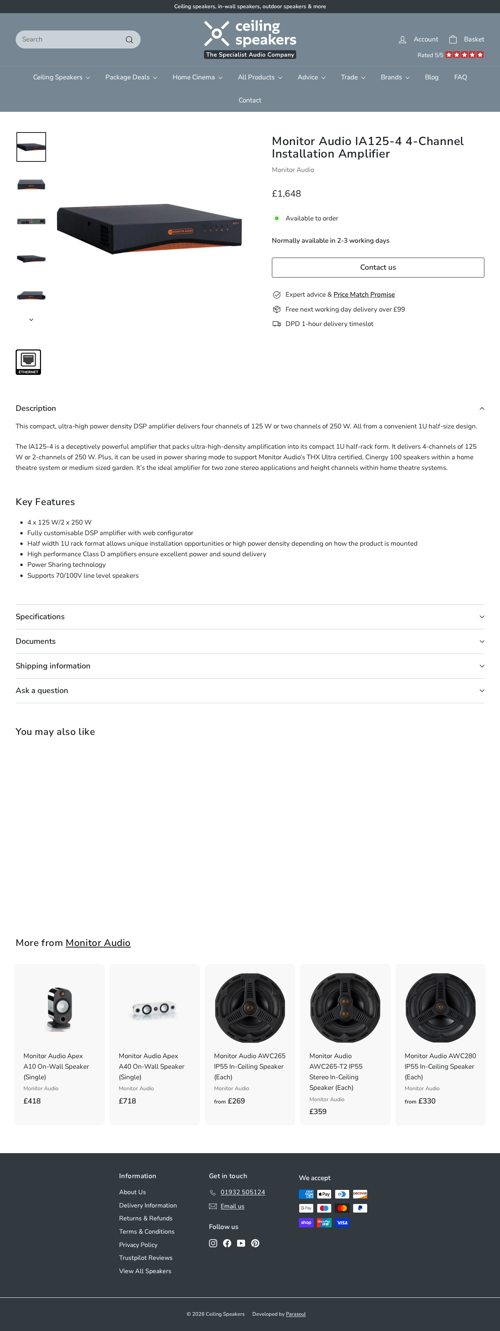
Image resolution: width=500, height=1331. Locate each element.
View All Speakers (145, 1271)
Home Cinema (194, 77)
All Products (257, 77)
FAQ (460, 77)
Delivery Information (148, 1205)
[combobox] (78, 39)
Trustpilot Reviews (146, 1258)
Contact (250, 100)
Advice (309, 77)
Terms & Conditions (147, 1231)
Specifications (40, 616)
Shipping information (53, 666)
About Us (132, 1192)
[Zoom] (149, 227)
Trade (350, 77)
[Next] (31, 317)
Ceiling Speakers (58, 77)
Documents (36, 641)
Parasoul (296, 1314)
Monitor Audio (293, 169)
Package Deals (128, 77)
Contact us (378, 268)
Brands (392, 77)
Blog (432, 77)
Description (36, 408)
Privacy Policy (138, 1245)
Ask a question (42, 690)
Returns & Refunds (146, 1218)
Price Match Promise (364, 294)
